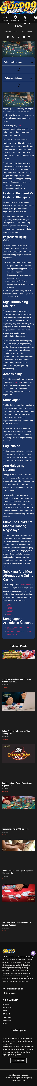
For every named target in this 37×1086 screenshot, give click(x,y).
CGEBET (10, 611)
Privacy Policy (9, 1078)
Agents (4, 1023)
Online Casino (25, 585)
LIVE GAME (6, 1014)
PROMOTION (6, 1020)
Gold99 (20, 126)
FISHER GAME (15, 20)
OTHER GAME (6, 1017)
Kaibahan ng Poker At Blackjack (15, 829)
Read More (5, 687)
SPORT (26, 20)
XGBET (9, 614)
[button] (32, 62)
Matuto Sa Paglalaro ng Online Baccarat (18, 628)
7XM (9, 605)
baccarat (17, 382)
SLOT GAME (5, 20)
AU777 (9, 608)
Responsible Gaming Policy (23, 1078)
